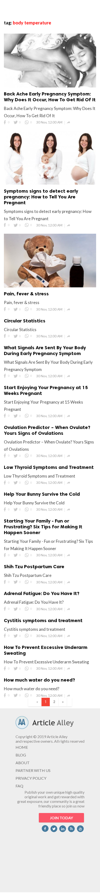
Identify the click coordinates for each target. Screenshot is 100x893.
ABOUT (23, 762)
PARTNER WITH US (33, 770)
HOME (22, 747)
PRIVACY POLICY (31, 778)
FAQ (19, 786)
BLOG (21, 755)
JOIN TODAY (61, 817)
